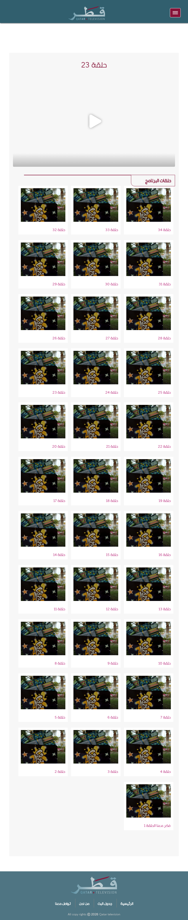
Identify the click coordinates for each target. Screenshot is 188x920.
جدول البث (105, 903)
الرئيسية (126, 903)
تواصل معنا (63, 903)
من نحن (84, 903)
